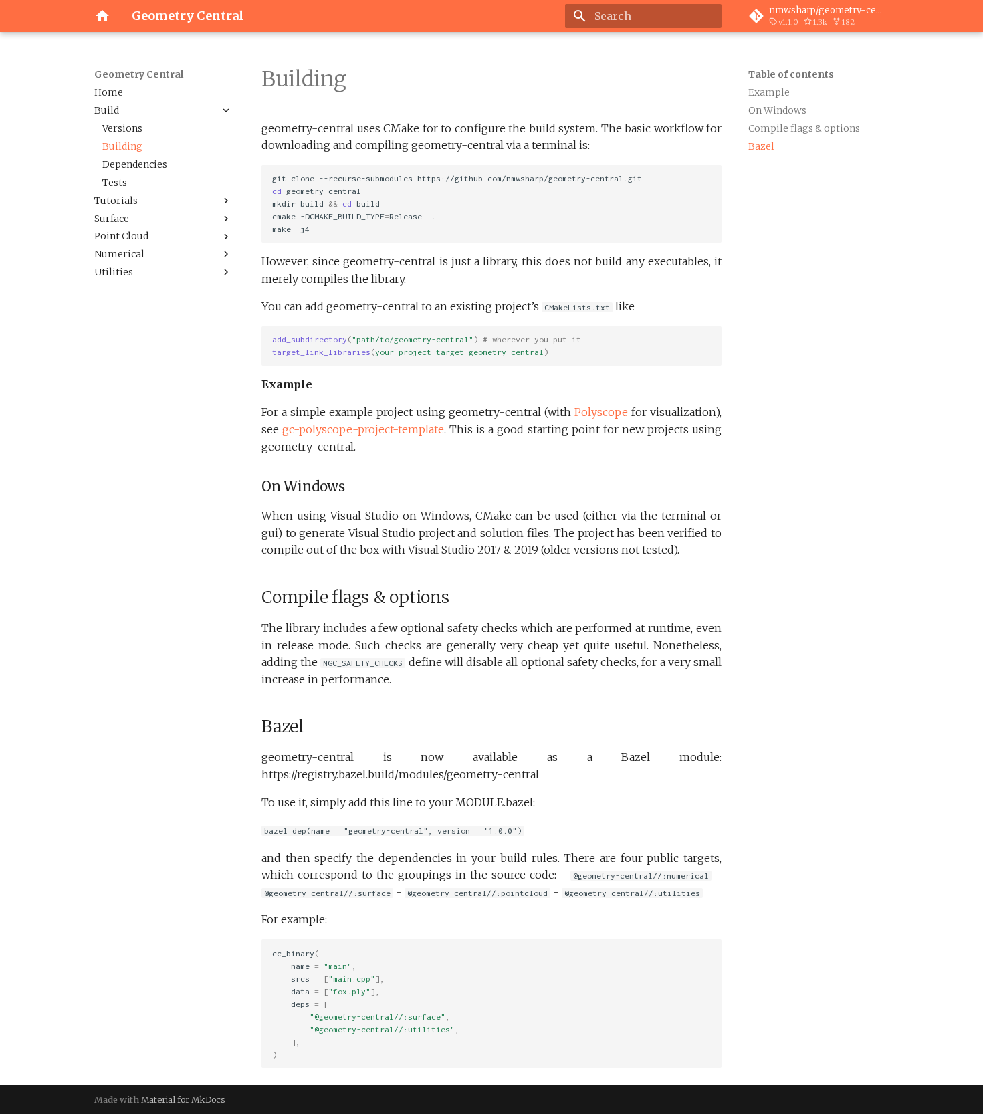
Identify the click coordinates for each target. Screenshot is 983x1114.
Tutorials (116, 201)
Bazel (761, 146)
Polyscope (601, 412)
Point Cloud (121, 236)
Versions (122, 128)
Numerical (119, 254)
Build (106, 110)
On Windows (777, 110)
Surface (111, 219)
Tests (114, 183)
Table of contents (791, 74)
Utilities (113, 272)
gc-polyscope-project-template (363, 429)
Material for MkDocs (183, 1099)
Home (108, 92)
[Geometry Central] (102, 16)
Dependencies (134, 164)
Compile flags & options (804, 128)
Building (122, 146)
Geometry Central (138, 74)
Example (769, 92)
